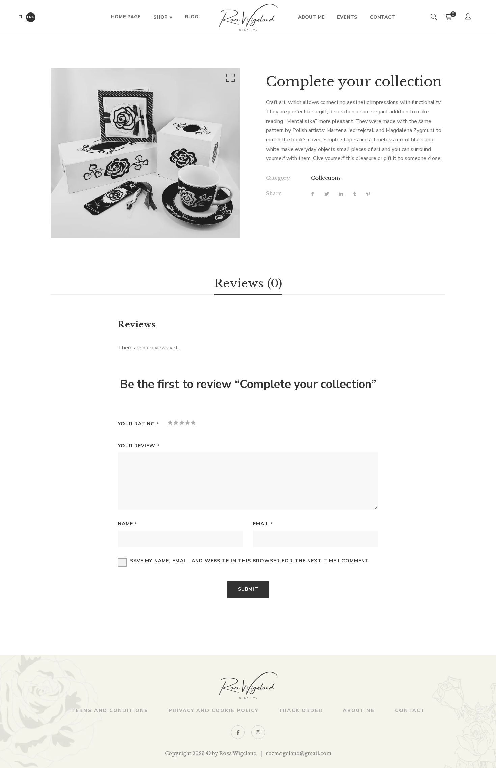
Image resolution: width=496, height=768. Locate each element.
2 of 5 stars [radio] (175, 422)
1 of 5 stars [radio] (170, 422)
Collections (326, 178)
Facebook (238, 732)
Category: (279, 178)
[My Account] (468, 17)
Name (127, 524)
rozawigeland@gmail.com (298, 753)
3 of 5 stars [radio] (181, 422)
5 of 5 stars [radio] (193, 422)
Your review (139, 446)
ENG (30, 17)
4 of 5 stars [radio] (187, 422)
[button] (229, 79)
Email (263, 524)
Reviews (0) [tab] (248, 283)
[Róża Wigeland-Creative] (248, 17)
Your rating (138, 424)
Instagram (258, 732)
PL (21, 17)
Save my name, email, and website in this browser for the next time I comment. (250, 561)
